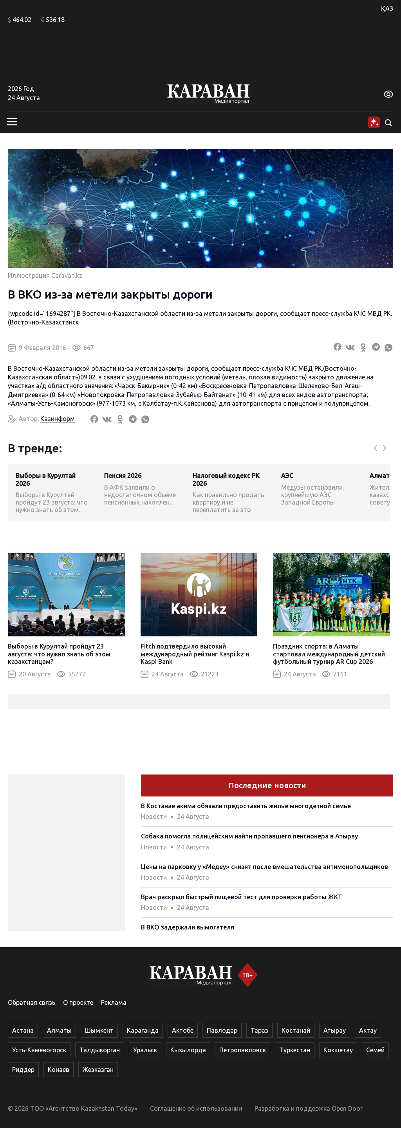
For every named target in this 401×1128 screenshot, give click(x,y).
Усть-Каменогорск (39, 1049)
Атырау (334, 1030)
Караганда (143, 1030)
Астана (23, 1030)
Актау (368, 1030)
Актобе (182, 1030)
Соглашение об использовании (196, 1108)
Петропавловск (242, 1049)
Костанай (296, 1030)
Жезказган (98, 1069)
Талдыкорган (99, 1049)
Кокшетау (338, 1049)
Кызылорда (188, 1049)
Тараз (259, 1030)
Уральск (145, 1049)
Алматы (59, 1030)
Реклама (113, 1002)
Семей (375, 1049)
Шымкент (99, 1030)
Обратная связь (31, 1002)
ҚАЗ (387, 8)
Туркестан (294, 1049)
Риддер (23, 1069)
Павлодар (222, 1030)
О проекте (78, 1002)
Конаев (58, 1069)
